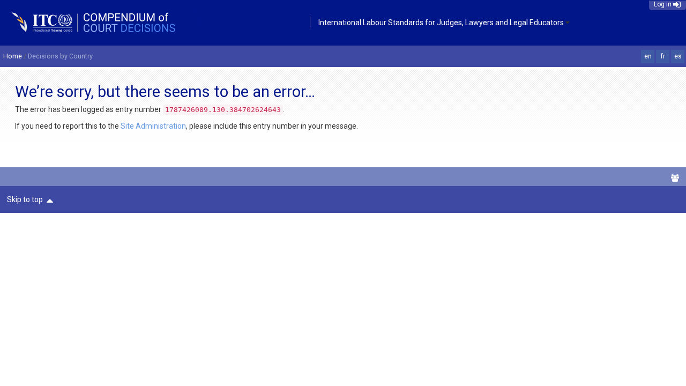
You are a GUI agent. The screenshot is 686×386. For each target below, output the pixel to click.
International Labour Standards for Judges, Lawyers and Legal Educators (441, 22)
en (648, 56)
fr (663, 56)
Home (12, 56)
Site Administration (153, 126)
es (678, 56)
